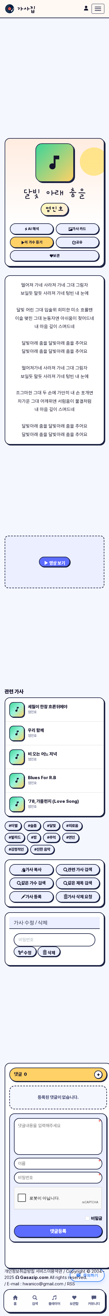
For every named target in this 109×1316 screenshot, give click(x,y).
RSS (71, 1284)
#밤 (34, 837)
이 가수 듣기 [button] (33, 242)
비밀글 (96, 1218)
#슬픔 (32, 826)
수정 (27, 952)
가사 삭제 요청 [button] (80, 896)
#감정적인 (16, 849)
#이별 (13, 826)
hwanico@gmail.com (43, 1284)
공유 (79, 242)
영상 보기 (56, 563)
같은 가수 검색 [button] (33, 883)
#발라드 (15, 837)
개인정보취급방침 (19, 1271)
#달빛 (51, 826)
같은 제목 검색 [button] (80, 883)
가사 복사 (34, 869)
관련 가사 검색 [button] (80, 869)
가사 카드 (79, 229)
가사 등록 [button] (34, 896)
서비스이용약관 (49, 1271)
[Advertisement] (54, 78)
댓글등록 (58, 1231)
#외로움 (72, 826)
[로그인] (86, 8)
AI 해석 (33, 229)
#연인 (70, 837)
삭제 (51, 952)
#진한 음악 (42, 849)
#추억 (51, 837)
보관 (56, 255)
